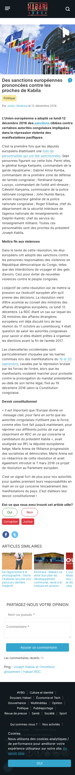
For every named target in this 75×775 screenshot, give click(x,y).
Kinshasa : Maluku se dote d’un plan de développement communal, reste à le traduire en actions (48, 578)
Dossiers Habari (20, 697)
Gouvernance (17, 703)
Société (49, 713)
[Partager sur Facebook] (6, 534)
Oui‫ (39, 763)
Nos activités (51, 724)
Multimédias (39, 703)
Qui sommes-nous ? (23, 724)
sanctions (42, 123)
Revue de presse (15, 713)
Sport (63, 713)
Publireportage (43, 708)
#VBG (21, 692)
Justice (28, 521)
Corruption (11, 521)
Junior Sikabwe (17, 105)
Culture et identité (41, 692)
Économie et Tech (48, 697)
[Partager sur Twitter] (15, 534)
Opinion (57, 703)
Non (30, 512)
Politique (9, 98)
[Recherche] (67, 8)
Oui (9, 512)
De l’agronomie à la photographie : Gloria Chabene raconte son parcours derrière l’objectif (16, 578)
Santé (35, 713)
